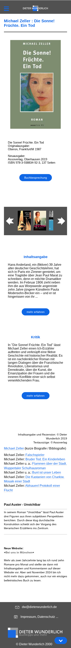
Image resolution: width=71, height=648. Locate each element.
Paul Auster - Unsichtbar (22, 504)
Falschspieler (34, 455)
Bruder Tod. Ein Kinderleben (45, 459)
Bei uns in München (19, 552)
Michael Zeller (14, 448)
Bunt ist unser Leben (46, 472)
